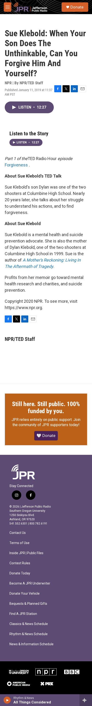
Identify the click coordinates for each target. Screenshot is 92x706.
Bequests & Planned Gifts (28, 603)
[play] (7, 700)
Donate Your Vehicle (24, 593)
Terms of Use (19, 543)
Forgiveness (16, 164)
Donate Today (19, 573)
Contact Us (17, 533)
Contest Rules (19, 563)
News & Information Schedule (31, 644)
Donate (77, 7)
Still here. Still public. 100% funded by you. (46, 407)
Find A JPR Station (23, 614)
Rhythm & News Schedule (28, 634)
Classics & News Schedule (28, 624)
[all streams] (85, 700)
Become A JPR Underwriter (29, 583)
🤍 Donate (46, 435)
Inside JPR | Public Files (26, 553)
